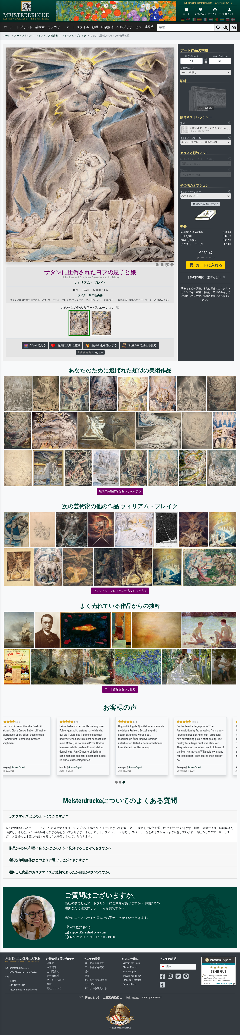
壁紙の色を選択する (103, 345)
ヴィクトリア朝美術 (47, 35)
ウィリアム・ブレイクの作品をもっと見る (120, 590)
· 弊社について (53, 988)
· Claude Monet (129, 967)
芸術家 (40, 27)
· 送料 (87, 971)
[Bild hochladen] (233, 27)
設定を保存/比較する (207, 204)
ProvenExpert (25, 767)
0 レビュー (97, 352)
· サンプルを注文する (95, 988)
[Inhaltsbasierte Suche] (225, 27)
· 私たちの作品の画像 (95, 980)
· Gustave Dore (129, 984)
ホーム (6, 35)
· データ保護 (52, 975)
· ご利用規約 (52, 971)
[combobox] (205, 72)
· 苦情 (49, 984)
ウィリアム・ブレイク (74, 35)
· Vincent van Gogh (131, 963)
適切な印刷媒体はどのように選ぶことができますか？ (49, 860)
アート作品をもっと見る (120, 689)
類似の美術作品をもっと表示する (120, 491)
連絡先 (149, 27)
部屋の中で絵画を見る (141, 345)
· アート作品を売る (94, 967)
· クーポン (89, 984)
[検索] (218, 27)
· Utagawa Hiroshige (131, 980)
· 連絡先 (50, 963)
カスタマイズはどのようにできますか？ (39, 816)
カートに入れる (207, 265)
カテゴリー (55, 27)
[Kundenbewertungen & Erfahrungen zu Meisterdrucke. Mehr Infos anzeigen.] (218, 971)
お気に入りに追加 (67, 345)
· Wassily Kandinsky (131, 975)
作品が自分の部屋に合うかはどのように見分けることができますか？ (60, 848)
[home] (5, 27)
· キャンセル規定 (55, 980)
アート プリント (21, 27)
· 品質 (87, 975)
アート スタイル (77, 27)
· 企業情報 (51, 967)
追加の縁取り (187, 68)
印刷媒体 (107, 27)
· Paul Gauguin (129, 971)
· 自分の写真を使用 (94, 963)
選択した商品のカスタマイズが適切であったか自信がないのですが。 (60, 872)
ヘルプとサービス (129, 27)
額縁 (95, 27)
